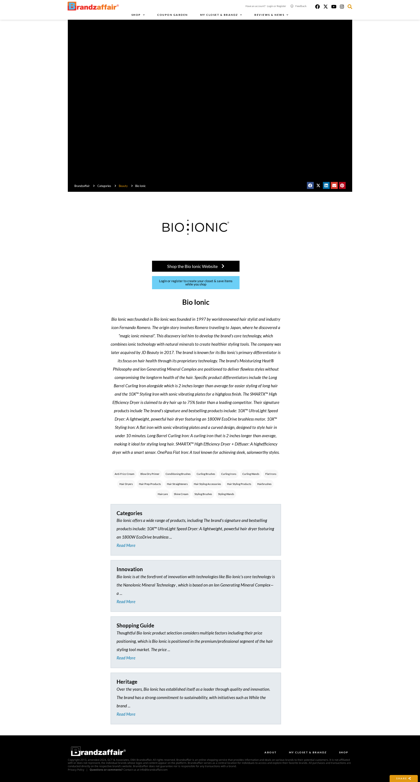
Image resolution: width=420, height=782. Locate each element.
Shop (136, 14)
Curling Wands (250, 474)
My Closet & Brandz (219, 14)
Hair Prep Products (150, 484)
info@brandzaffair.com (154, 769)
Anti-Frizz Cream (124, 474)
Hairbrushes (264, 484)
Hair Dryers (126, 484)
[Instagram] (342, 6)
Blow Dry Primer (149, 474)
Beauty (123, 186)
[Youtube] (333, 6)
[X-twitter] (325, 6)
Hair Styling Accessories (207, 484)
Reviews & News (269, 14)
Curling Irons (228, 474)
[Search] (350, 6)
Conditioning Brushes (178, 474)
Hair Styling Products (239, 484)
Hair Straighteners (177, 484)
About (270, 752)
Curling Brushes (206, 474)
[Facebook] (317, 6)
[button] (310, 185)
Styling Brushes (203, 494)
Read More (126, 545)
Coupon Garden (172, 14)
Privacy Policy (76, 769)
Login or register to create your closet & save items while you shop (196, 282)
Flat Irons (270, 474)
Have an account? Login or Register (265, 6)
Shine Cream (181, 494)
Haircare (163, 494)
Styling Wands (226, 494)
